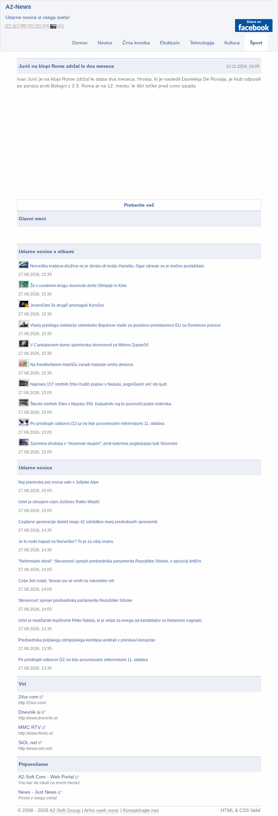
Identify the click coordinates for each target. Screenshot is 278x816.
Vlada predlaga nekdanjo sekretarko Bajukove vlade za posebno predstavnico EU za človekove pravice (125, 325)
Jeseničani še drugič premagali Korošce (67, 305)
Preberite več (139, 205)
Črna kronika (136, 42)
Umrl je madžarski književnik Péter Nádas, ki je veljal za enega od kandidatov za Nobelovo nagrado (110, 620)
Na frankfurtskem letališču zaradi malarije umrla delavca (81, 365)
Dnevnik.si (29, 712)
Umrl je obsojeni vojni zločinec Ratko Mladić (59, 502)
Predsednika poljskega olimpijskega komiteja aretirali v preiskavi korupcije (86, 640)
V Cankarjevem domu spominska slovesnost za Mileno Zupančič (89, 345)
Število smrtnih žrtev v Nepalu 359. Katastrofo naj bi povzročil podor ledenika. (101, 404)
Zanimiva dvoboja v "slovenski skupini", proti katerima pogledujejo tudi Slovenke (104, 444)
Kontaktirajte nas (141, 810)
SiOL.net (27, 742)
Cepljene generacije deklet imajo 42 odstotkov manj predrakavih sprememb (88, 522)
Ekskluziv (170, 42)
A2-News (18, 6)
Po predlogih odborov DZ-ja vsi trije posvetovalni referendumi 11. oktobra (97, 424)
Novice (105, 42)
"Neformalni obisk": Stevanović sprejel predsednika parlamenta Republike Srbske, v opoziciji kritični (109, 561)
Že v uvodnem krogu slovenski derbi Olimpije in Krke (78, 286)
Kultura (232, 42)
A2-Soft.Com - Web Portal (46, 776)
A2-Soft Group (64, 810)
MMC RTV (29, 727)
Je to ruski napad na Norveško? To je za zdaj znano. (66, 541)
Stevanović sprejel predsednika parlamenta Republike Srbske (75, 600)
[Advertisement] (139, 145)
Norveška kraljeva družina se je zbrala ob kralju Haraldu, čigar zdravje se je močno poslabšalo (117, 266)
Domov (79, 42)
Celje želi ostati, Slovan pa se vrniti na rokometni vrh (66, 581)
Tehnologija (202, 42)
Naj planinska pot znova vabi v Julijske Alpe (58, 482)
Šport (256, 42)
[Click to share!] (254, 25)
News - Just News (37, 792)
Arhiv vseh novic (101, 810)
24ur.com (28, 696)
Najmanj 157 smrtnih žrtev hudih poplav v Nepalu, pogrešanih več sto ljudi (98, 384)
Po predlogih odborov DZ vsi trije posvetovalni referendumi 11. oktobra (83, 660)
